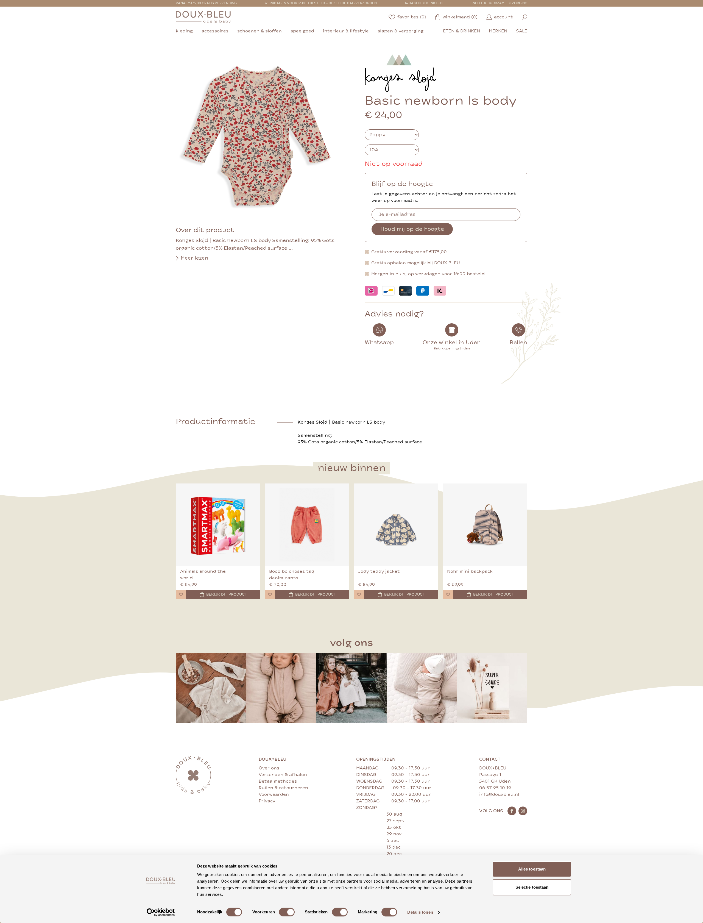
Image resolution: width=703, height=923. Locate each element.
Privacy (267, 801)
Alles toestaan (532, 869)
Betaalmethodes (278, 781)
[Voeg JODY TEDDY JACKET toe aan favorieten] (359, 594)
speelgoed (302, 31)
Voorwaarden (274, 794)
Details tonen (420, 912)
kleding (184, 31)
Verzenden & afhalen (283, 774)
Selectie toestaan (532, 887)
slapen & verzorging (400, 31)
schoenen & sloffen (259, 31)
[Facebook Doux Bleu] (511, 811)
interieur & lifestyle (346, 31)
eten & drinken (461, 31)
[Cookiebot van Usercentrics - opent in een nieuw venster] (161, 912)
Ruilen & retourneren (283, 788)
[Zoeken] (524, 17)
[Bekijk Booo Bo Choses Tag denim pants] (307, 524)
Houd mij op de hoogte (412, 229)
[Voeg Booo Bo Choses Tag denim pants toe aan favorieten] (270, 594)
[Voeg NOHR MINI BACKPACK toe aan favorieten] (448, 594)
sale (521, 31)
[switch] (287, 912)
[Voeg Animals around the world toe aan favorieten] (181, 594)
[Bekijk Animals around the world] (218, 524)
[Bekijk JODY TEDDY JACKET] (396, 524)
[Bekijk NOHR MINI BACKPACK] (485, 524)
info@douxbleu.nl (499, 794)
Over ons (269, 768)
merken (498, 31)
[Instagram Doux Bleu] (522, 811)
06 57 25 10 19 (495, 788)
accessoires (215, 31)
